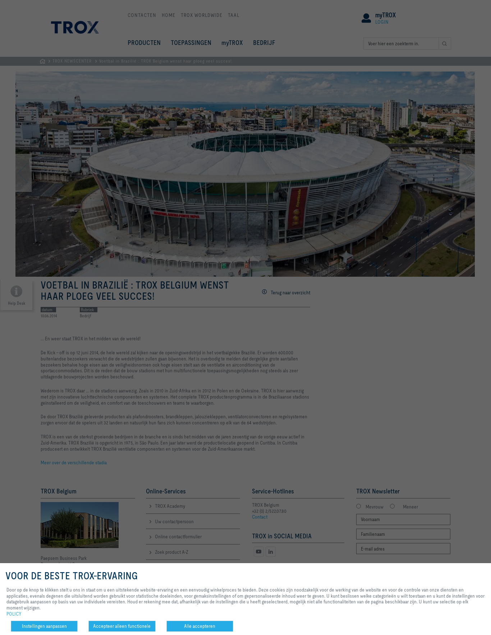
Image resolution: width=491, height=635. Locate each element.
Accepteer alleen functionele (122, 626)
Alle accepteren (199, 626)
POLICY (14, 614)
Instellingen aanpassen (44, 626)
